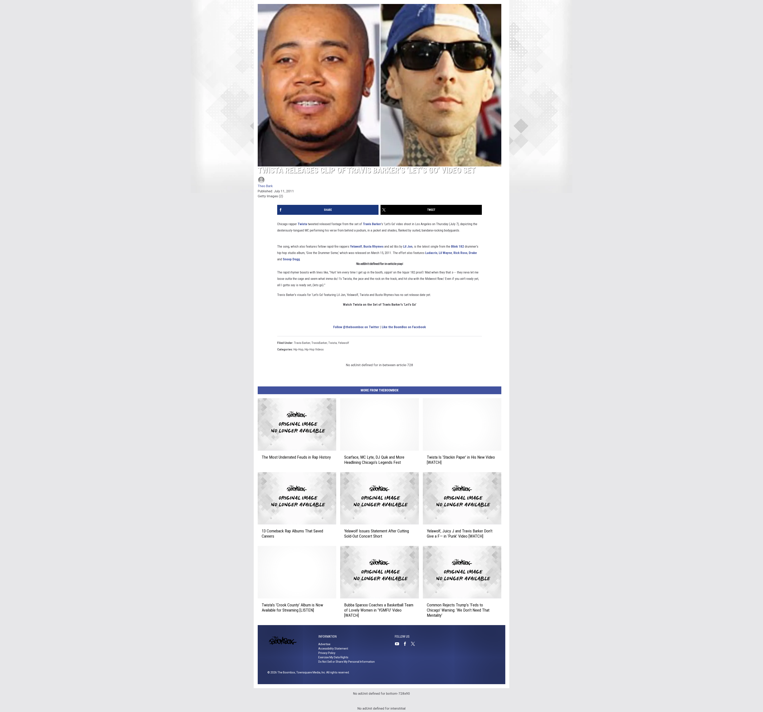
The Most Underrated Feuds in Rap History (296, 457)
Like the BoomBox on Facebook (404, 327)
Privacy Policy (326, 653)
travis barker (302, 342)
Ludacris (431, 253)
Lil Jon (407, 246)
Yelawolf (356, 246)
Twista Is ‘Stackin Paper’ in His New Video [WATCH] (461, 460)
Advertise (324, 644)
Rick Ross (460, 253)
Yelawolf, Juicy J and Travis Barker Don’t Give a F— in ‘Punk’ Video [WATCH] (459, 534)
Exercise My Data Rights (333, 657)
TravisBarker (319, 342)
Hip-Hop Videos (314, 349)
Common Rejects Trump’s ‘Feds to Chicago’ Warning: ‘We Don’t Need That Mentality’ (458, 610)
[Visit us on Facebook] (407, 643)
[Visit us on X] (414, 643)
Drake (473, 253)
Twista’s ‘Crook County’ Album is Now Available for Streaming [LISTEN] (292, 608)
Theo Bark (265, 186)
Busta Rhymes (373, 246)
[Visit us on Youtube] (399, 643)
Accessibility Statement (333, 648)
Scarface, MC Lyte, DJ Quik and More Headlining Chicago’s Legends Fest (374, 460)
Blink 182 (457, 246)
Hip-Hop (298, 349)
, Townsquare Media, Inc (310, 672)
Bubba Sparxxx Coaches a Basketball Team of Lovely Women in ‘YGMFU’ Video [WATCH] (378, 610)
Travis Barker (372, 224)
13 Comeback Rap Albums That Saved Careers (292, 534)
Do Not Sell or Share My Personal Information (346, 661)
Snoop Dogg (291, 259)
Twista (302, 224)
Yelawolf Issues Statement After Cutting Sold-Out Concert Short (376, 534)
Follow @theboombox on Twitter (356, 327)
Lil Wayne (445, 253)
